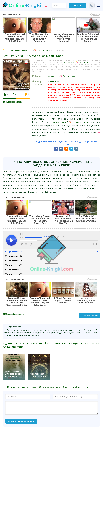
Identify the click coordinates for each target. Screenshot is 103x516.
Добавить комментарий (21, 421)
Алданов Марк (14, 102)
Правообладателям (14, 314)
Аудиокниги (68, 62)
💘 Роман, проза (84, 62)
